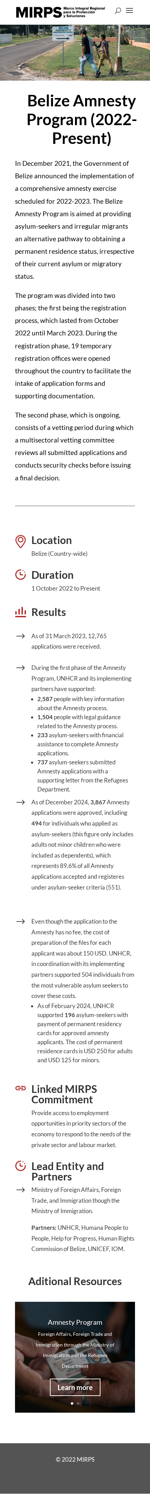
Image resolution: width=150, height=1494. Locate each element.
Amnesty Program (75, 1322)
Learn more (75, 1387)
